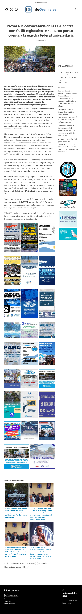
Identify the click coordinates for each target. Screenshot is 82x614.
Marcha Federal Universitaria (24, 563)
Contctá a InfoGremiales (9, 602)
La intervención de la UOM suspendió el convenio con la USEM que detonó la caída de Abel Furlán (66, 131)
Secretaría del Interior (13, 567)
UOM (26, 567)
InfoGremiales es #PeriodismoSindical (11, 597)
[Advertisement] (29, 79)
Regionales (42, 563)
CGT (9, 563)
